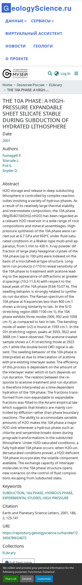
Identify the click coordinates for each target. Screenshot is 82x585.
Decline (26, 579)
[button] (15, 73)
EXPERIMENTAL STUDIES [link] (22, 498)
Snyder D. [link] (10, 170)
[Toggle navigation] (76, 74)
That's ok (10, 579)
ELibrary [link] (55, 85)
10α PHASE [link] (34, 493)
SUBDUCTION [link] (13, 493)
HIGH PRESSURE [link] (56, 498)
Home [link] (7, 85)
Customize (44, 579)
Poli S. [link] (7, 165)
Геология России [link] (30, 85)
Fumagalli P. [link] (12, 155)
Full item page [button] (20, 562)
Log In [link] (65, 73)
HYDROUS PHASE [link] (59, 493)
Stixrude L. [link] (11, 160)
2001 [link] (6, 140)
